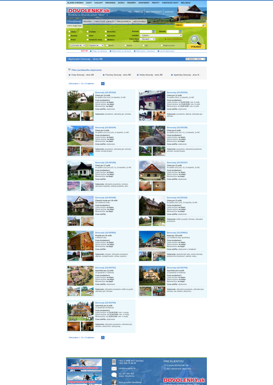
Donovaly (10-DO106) (105, 162)
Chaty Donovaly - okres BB (82, 75)
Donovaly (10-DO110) (177, 197)
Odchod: (162, 31)
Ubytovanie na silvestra (121, 51)
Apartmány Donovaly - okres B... (187, 75)
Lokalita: (135, 35)
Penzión (74, 36)
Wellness (185, 3)
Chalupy (98, 3)
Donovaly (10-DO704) (177, 267)
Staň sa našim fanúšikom (130, 382)
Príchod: (135, 31)
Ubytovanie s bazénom (145, 51)
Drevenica (111, 32)
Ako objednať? (154, 12)
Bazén (111, 46)
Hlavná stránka (75, 3)
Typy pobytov (74, 26)
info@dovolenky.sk (127, 368)
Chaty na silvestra (99, 51)
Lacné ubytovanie (167, 51)
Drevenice (110, 3)
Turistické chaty (170, 3)
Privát (73, 40)
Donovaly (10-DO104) (105, 127)
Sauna (129, 46)
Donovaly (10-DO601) (177, 232)
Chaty (89, 3)
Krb (146, 46)
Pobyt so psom (169, 46)
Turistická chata (95, 40)
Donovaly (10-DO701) (105, 267)
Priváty (155, 3)
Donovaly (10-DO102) (105, 92)
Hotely (121, 3)
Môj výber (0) (136, 12)
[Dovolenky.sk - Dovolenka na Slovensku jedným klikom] (89, 12)
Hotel (91, 36)
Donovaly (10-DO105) (177, 127)
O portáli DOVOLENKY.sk (177, 365)
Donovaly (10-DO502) (105, 232)
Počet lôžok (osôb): (134, 40)
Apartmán (111, 36)
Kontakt (169, 12)
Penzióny (131, 3)
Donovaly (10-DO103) (177, 92)
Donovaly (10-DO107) (177, 162)
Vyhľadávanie (74, 22)
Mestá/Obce (140, 22)
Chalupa (92, 32)
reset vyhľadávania (175, 39)
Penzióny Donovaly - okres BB (118, 75)
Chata (73, 32)
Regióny (87, 22)
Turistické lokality (104, 22)
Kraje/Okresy (124, 22)
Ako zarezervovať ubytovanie (179, 369)
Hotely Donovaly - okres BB (151, 75)
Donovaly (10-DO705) (105, 303)
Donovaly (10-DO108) (105, 197)
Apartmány (143, 3)
